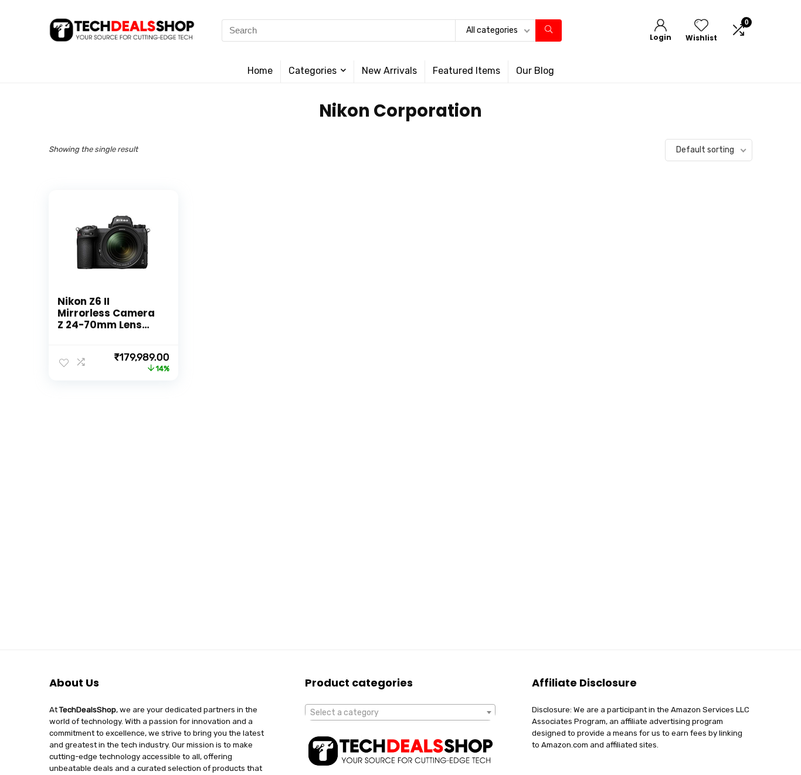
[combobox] (400, 712)
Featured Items (466, 70)
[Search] (548, 30)
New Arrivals (389, 70)
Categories (313, 70)
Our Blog (535, 70)
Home (260, 70)
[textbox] (400, 713)
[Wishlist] (701, 26)
